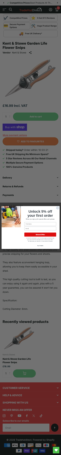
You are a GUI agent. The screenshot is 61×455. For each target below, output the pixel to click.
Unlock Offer (40, 235)
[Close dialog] (57, 208)
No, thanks (40, 246)
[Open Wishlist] (56, 450)
